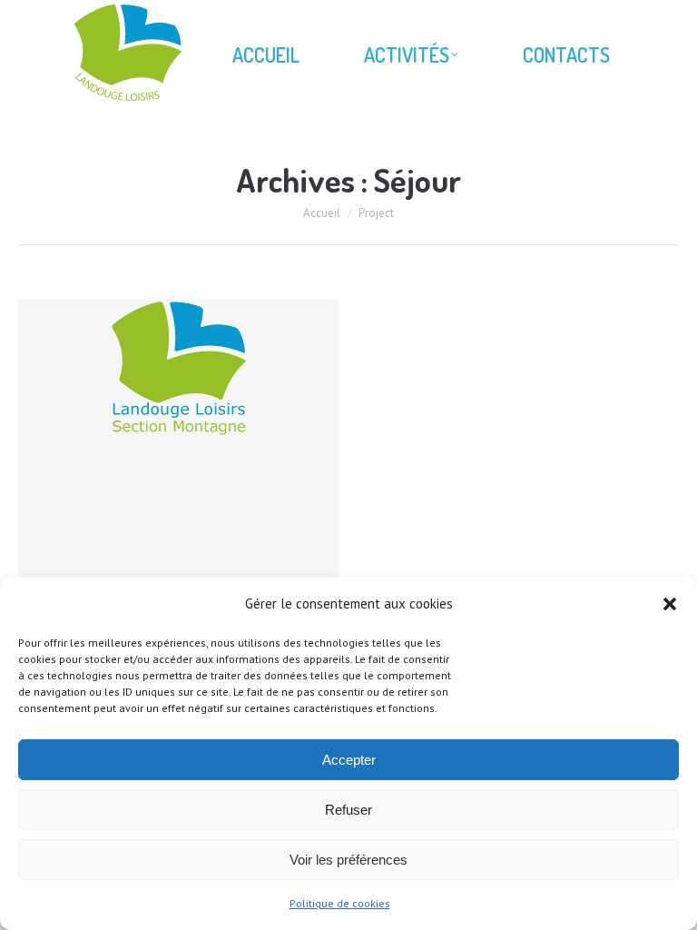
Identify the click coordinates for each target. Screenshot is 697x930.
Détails (203, 460)
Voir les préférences (348, 859)
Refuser (348, 809)
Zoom (154, 460)
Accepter (349, 759)
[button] (670, 604)
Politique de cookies (340, 903)
